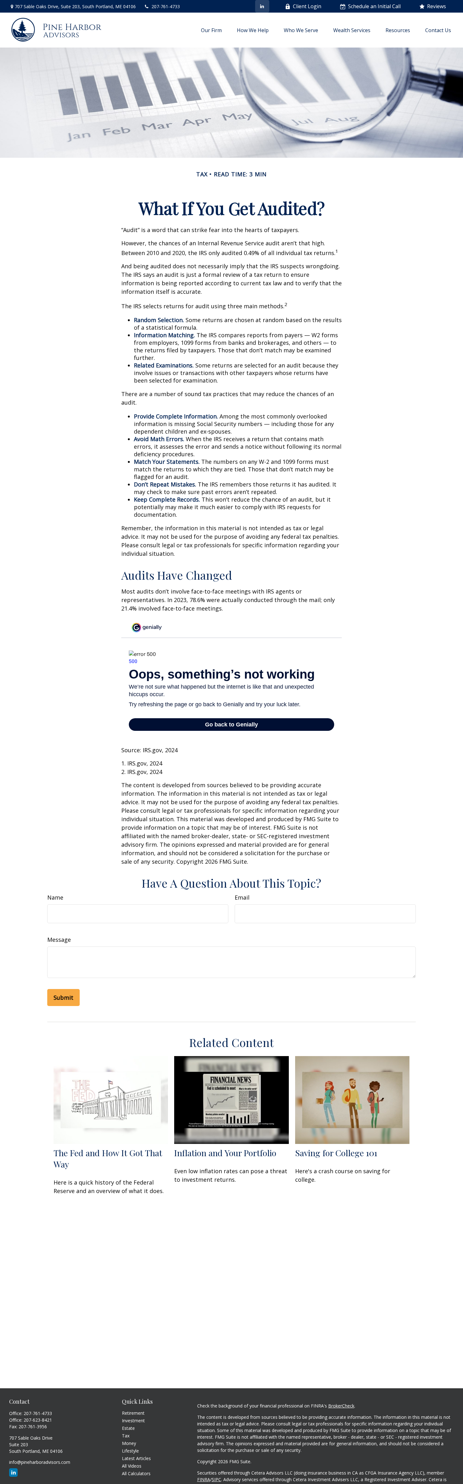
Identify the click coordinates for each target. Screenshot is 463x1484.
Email (242, 897)
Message (59, 939)
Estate (128, 1428)
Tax (125, 1436)
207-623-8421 (38, 1420)
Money (129, 1443)
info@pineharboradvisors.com (39, 1462)
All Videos (131, 1466)
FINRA (203, 1479)
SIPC (216, 1479)
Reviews (436, 6)
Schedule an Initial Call (374, 6)
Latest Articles (136, 1458)
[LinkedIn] (262, 6)
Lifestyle (130, 1451)
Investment (133, 1421)
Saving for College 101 (336, 1152)
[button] (211, 30)
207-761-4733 (165, 6)
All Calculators (136, 1473)
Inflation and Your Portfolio (225, 1152)
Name (55, 897)
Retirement (133, 1413)
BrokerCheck (341, 1406)
